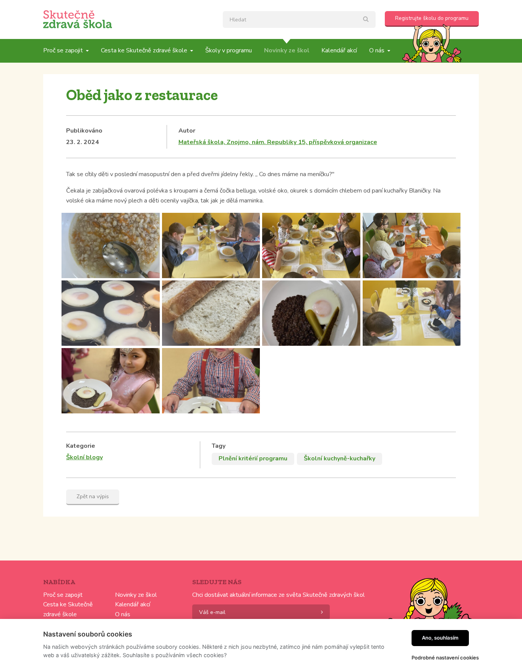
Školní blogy (84, 457)
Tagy (218, 446)
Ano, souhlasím (440, 638)
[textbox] (299, 19)
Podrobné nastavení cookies (445, 657)
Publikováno (84, 130)
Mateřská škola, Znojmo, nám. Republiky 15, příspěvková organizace (277, 142)
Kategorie (80, 446)
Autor (186, 130)
